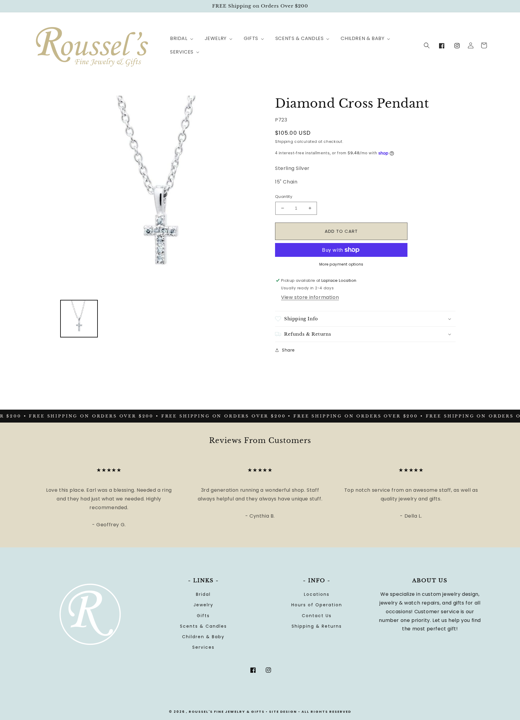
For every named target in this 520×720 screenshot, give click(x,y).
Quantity (283, 196)
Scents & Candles (203, 626)
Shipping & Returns (317, 626)
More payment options (341, 264)
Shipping (284, 141)
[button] (178, 38)
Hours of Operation (316, 605)
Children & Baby (203, 637)
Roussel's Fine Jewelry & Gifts (227, 711)
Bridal (203, 594)
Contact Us (317, 616)
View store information (310, 297)
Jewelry (203, 605)
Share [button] (288, 350)
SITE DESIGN (283, 711)
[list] (160, 195)
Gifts (203, 616)
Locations (317, 594)
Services (203, 647)
